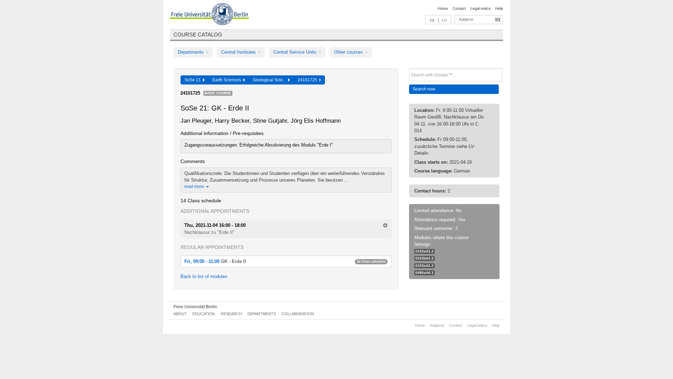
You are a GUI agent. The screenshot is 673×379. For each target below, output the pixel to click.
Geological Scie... (270, 80)
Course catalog (198, 35)
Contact (459, 8)
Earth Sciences (227, 80)
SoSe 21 (193, 80)
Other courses (349, 52)
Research (231, 314)
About (180, 314)
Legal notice (480, 8)
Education (203, 314)
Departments (191, 52)
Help (499, 8)
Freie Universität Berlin (195, 306)
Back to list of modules (204, 276)
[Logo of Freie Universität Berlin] (209, 15)
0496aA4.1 (424, 273)
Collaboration (297, 314)
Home (443, 8)
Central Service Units (295, 52)
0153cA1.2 (424, 266)
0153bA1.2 (424, 258)
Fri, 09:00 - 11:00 (285, 261)
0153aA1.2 (424, 251)
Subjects (466, 19)
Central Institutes (239, 52)
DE (432, 20)
